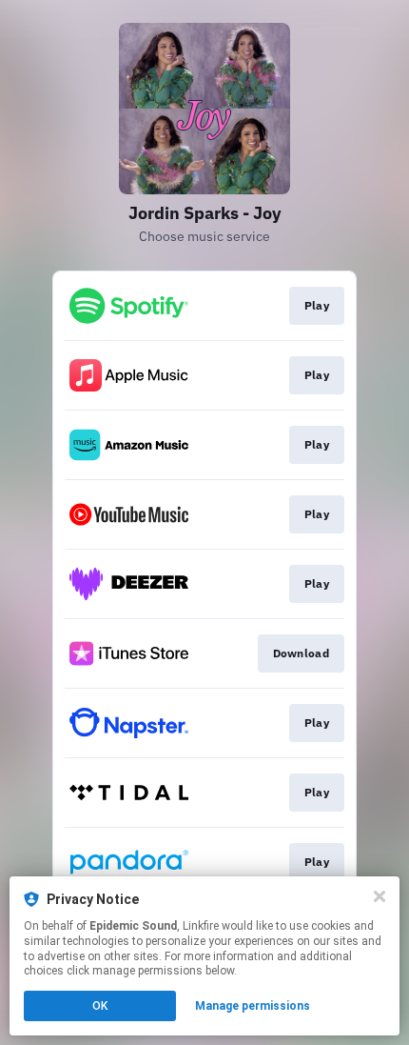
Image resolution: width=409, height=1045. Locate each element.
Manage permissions (252, 1006)
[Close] (379, 896)
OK (99, 1006)
